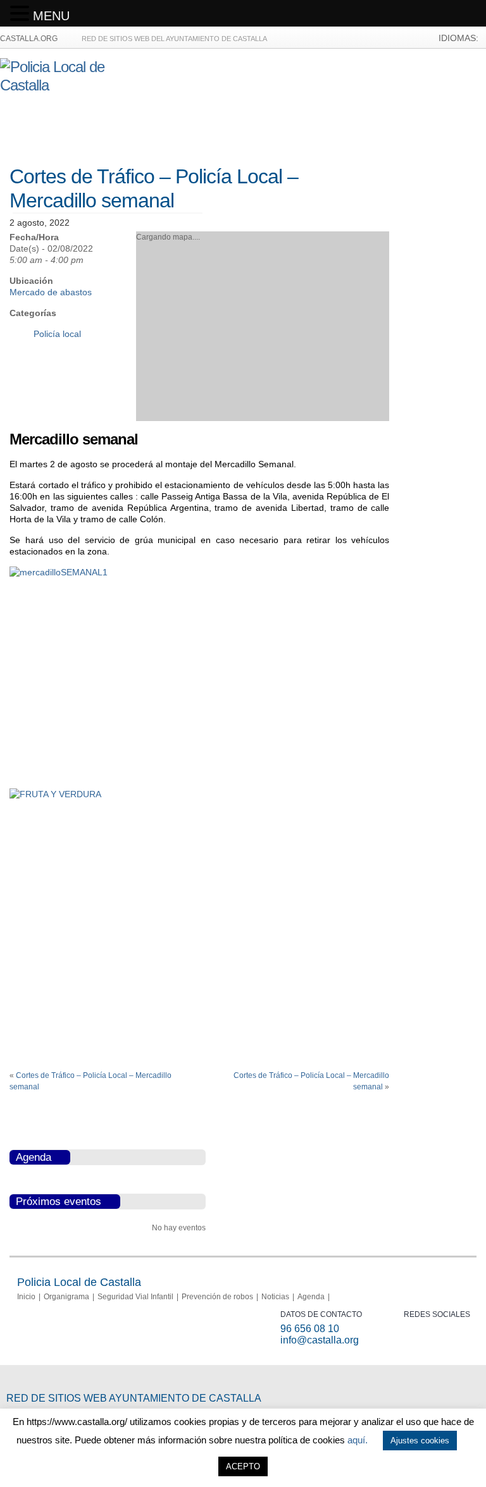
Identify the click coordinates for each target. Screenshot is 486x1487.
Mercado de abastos (50, 292)
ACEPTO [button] (243, 1466)
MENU (51, 16)
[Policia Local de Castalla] (70, 85)
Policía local (57, 334)
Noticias (275, 1296)
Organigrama (66, 1296)
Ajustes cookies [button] (419, 1440)
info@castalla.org (319, 1340)
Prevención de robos (217, 1296)
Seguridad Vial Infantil (135, 1296)
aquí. (357, 1440)
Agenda (311, 1296)
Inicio (26, 1296)
